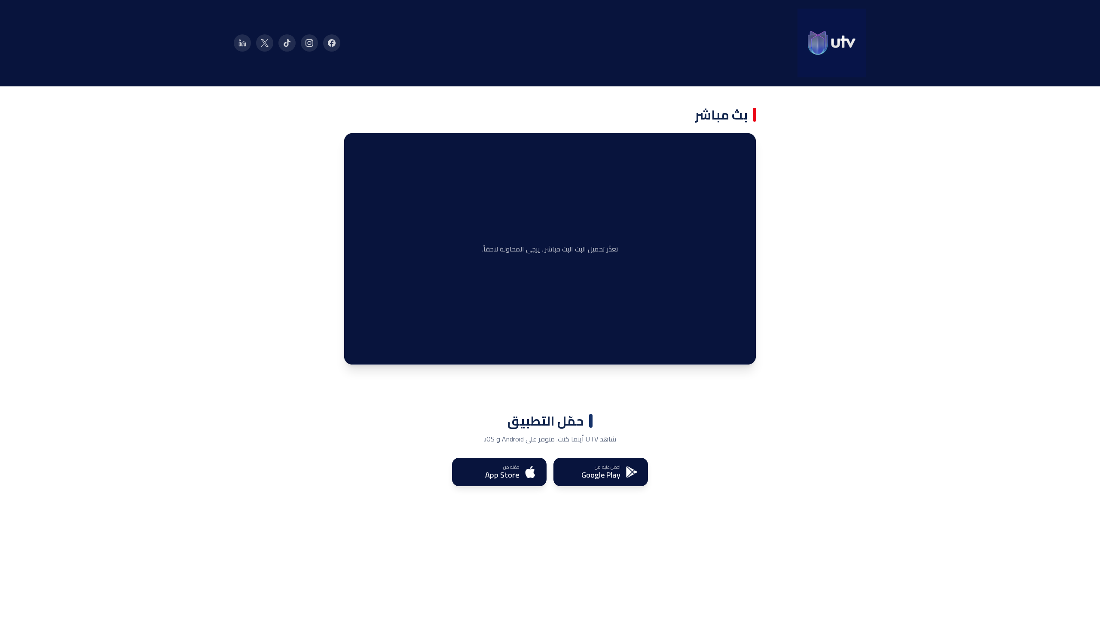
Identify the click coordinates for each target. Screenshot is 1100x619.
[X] (264, 43)
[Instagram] (309, 43)
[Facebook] (331, 43)
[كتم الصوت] (374, 351)
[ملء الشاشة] (357, 351)
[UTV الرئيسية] (832, 43)
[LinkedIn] (242, 43)
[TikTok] (287, 43)
